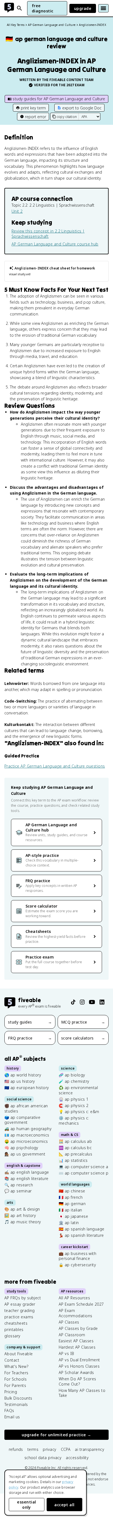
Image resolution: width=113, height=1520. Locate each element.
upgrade (82, 8)
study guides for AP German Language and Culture (59, 98)
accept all (64, 1504)
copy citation (66, 116)
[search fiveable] (19, 8)
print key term (33, 107)
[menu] (103, 8)
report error (35, 116)
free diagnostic (42, 8)
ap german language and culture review (56, 42)
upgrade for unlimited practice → (56, 1434)
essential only (26, 1504)
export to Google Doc (81, 107)
